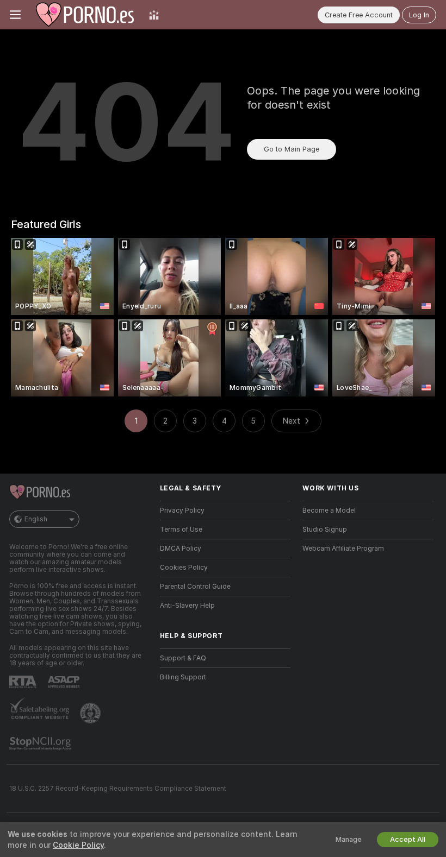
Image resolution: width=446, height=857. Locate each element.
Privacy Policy (182, 510)
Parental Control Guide (195, 586)
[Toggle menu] (15, 14)
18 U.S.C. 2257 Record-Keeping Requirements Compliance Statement (117, 788)
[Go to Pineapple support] (91, 713)
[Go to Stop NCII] (41, 743)
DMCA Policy (180, 548)
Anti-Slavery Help (187, 605)
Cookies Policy (184, 567)
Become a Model (329, 510)
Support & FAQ (183, 658)
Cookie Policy (78, 845)
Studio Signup (324, 529)
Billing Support (183, 677)
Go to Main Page (291, 149)
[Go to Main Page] (84, 14)
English (35, 519)
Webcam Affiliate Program (343, 548)
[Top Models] (154, 14)
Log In (419, 15)
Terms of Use (181, 529)
